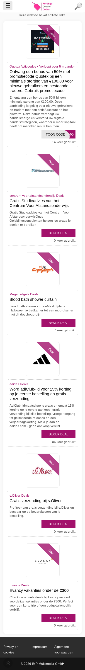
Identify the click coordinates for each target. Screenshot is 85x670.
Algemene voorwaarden (63, 649)
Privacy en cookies (10, 649)
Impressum (40, 646)
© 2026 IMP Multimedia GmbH (42, 663)
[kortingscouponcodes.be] (42, 6)
